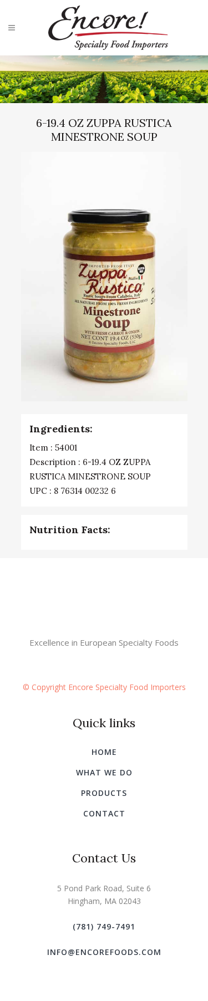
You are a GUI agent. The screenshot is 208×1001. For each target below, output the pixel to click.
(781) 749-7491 (104, 926)
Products (104, 793)
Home (104, 752)
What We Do (104, 772)
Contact (104, 813)
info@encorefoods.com (104, 952)
